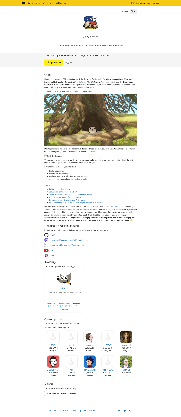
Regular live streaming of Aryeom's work (65, 197)
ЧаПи (73, 410)
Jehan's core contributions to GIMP (63, 191)
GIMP (64, 288)
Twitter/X (48, 209)
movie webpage (59, 189)
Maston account (115, 206)
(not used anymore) (76, 202)
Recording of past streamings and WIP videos (67, 200)
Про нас (53, 410)
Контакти (64, 410)
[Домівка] (23, 3)
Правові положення (88, 410)
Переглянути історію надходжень (61, 393)
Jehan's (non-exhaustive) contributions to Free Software (70, 194)
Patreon (86, 209)
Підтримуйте (53, 62)
